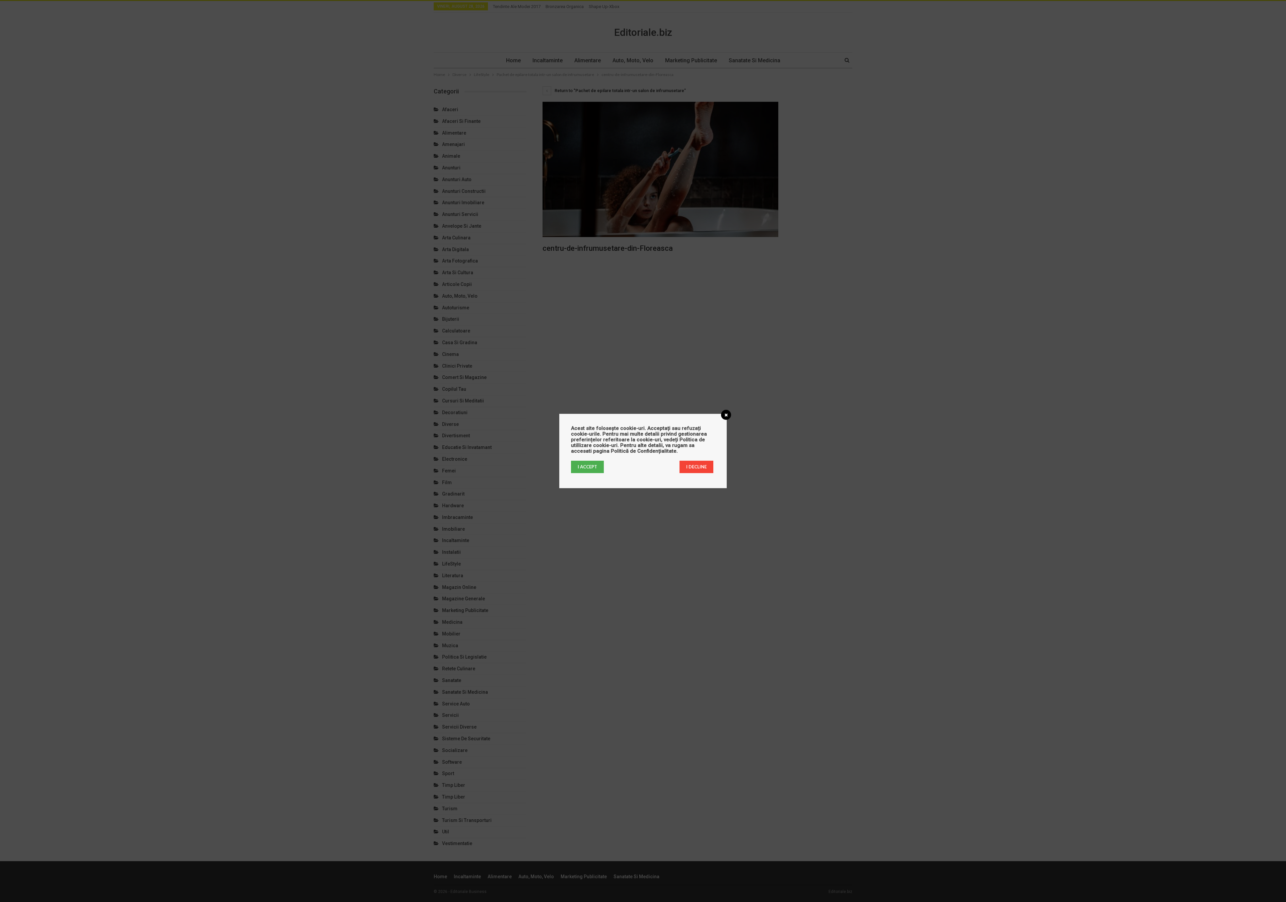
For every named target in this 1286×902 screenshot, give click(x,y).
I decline (696, 466)
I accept (587, 466)
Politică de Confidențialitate (643, 451)
